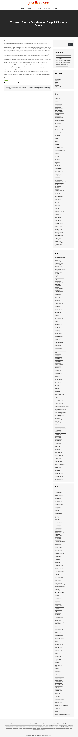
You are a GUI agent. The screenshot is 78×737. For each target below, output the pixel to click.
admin (6, 82)
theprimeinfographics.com (59, 415)
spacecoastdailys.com (59, 681)
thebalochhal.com (58, 499)
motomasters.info (58, 386)
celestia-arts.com (58, 107)
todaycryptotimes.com (59, 674)
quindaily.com (57, 693)
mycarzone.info (57, 388)
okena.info (56, 563)
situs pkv (26, 723)
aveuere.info (57, 315)
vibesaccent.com (58, 502)
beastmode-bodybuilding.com (60, 269)
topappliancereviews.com (59, 235)
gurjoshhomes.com (58, 543)
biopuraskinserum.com (59, 196)
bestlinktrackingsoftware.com (60, 433)
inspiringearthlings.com (59, 644)
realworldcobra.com (58, 369)
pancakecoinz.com (58, 285)
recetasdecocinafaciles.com (60, 586)
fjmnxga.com (57, 189)
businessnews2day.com (59, 398)
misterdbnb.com (58, 424)
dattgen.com (57, 611)
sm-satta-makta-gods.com (59, 677)
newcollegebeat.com (58, 520)
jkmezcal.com (57, 425)
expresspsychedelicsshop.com (60, 621)
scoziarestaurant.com (59, 686)
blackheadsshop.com (58, 407)
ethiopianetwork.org (58, 333)
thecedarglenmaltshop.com (60, 257)
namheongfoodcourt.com (59, 211)
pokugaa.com (57, 470)
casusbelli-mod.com (58, 547)
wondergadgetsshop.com (59, 557)
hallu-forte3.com (58, 214)
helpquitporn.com (58, 636)
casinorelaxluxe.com (58, 442)
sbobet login (61, 726)
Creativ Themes (49, 735)
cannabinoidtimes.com (59, 316)
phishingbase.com (58, 465)
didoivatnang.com (58, 613)
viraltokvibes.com (58, 132)
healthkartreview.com (59, 635)
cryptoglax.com (57, 534)
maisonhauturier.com (58, 650)
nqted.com (57, 657)
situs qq (59, 723)
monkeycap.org (57, 136)
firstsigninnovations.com (59, 113)
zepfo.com (57, 668)
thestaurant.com (58, 431)
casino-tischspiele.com (59, 151)
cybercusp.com (57, 708)
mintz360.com (57, 300)
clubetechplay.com (58, 443)
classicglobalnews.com (59, 706)
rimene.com (57, 202)
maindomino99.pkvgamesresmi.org (39, 729)
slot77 (71, 728)
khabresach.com (58, 239)
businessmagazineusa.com (59, 394)
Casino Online (47, 8)
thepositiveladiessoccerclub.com (61, 584)
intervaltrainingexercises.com (60, 427)
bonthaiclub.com (58, 545)
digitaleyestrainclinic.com (59, 227)
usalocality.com (57, 496)
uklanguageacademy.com (59, 261)
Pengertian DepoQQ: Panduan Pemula (63, 62)
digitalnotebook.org (58, 306)
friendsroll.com (57, 554)
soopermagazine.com (58, 680)
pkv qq (7, 723)
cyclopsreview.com (58, 610)
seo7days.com (57, 178)
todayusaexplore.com (59, 495)
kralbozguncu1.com (58, 647)
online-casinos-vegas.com (59, 230)
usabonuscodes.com (58, 675)
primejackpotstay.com (59, 468)
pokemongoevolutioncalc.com (60, 464)
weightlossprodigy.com (59, 303)
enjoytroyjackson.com (59, 617)
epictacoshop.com (58, 195)
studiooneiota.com (58, 366)
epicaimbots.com (58, 619)
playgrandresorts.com (59, 473)
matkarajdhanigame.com (59, 278)
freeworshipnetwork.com (59, 592)
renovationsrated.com (59, 684)
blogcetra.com (57, 349)
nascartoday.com (58, 656)
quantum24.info (57, 391)
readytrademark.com (58, 683)
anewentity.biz (57, 175)
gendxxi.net (57, 385)
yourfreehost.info (58, 540)
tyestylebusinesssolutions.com (60, 428)
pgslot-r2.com (57, 663)
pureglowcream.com (58, 180)
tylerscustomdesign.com (59, 120)
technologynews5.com (59, 669)
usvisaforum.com (58, 525)
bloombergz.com (58, 145)
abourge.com (57, 595)
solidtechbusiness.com (59, 403)
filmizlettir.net (57, 101)
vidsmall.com (57, 397)
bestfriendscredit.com (59, 568)
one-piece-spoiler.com (59, 364)
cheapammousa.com (58, 583)
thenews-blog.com (58, 672)
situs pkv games (39, 723)
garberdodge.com (58, 114)
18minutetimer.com (58, 324)
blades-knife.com (58, 363)
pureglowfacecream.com (59, 171)
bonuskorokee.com (58, 439)
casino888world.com (58, 422)
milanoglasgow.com (58, 212)
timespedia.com (57, 162)
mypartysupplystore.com (59, 511)
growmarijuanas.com (58, 328)
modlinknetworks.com (59, 455)
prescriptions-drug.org (59, 129)
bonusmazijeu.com (58, 436)
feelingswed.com (58, 624)
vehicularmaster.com (58, 501)
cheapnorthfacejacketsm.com (60, 541)
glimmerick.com (58, 517)
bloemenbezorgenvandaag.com (60, 181)
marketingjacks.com (58, 233)
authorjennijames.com (59, 577)
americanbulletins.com (59, 599)
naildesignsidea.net (58, 587)
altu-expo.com (57, 575)
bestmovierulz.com (58, 526)
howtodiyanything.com (59, 642)
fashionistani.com (58, 623)
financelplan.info (58, 270)
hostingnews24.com (58, 639)
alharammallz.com (58, 598)
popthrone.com (57, 279)
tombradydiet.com (58, 544)
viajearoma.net (57, 578)
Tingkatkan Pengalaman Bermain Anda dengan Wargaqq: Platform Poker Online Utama (39, 88)
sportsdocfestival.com (59, 476)
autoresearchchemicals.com (60, 242)
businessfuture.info (58, 272)
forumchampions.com (59, 108)
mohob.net (57, 301)
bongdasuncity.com (58, 309)
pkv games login (58, 79)
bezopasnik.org (57, 187)
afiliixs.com (57, 596)
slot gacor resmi (44, 728)
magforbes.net (57, 135)
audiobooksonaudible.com (59, 699)
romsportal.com (57, 474)
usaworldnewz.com (58, 493)
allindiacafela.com (58, 220)
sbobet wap (55, 723)
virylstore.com (57, 124)
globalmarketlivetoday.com (60, 629)
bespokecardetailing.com (59, 566)
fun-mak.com (57, 421)
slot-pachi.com (57, 310)
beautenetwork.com (58, 700)
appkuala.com (57, 177)
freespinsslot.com (58, 312)
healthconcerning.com (59, 319)
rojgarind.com (57, 321)
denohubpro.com (58, 361)
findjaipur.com (57, 514)
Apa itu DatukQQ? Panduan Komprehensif (63, 54)
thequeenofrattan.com (59, 360)
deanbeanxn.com (58, 276)
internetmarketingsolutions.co (60, 351)
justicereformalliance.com (59, 532)
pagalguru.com (57, 660)
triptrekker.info (57, 383)
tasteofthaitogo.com (58, 184)
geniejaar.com (57, 296)
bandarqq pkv (15, 723)
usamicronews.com (58, 461)
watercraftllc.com (58, 593)
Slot (34, 8)
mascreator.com (58, 651)
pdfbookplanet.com (58, 357)
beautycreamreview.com (59, 607)
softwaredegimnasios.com (59, 678)
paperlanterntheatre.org (59, 590)
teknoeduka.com (58, 671)
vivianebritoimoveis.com (59, 133)
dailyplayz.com (57, 446)
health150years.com (58, 127)
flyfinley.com (57, 287)
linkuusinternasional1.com (59, 553)
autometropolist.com (58, 605)
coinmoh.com (57, 608)
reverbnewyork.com (58, 522)
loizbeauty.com (57, 159)
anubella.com (57, 697)
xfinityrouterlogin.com (59, 232)
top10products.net (58, 266)
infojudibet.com (57, 273)
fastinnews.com (57, 449)
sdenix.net (56, 138)
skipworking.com (58, 157)
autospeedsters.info (58, 371)
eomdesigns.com (58, 382)
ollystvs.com (57, 352)
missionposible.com (58, 229)
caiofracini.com (57, 343)
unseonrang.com (58, 346)
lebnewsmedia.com (58, 550)
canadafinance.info (58, 199)
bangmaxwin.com (58, 192)
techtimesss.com (58, 123)
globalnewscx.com (58, 354)
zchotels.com (57, 666)
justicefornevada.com (59, 336)
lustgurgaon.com (58, 294)
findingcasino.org (58, 367)
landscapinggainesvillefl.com (60, 648)
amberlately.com (58, 507)
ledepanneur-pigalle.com (59, 203)
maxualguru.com (58, 307)
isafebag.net (57, 144)
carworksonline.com (58, 121)
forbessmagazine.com (59, 627)
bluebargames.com (58, 110)
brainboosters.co (58, 505)
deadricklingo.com (58, 376)
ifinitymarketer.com (58, 452)
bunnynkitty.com (58, 186)
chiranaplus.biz (57, 208)
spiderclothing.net (58, 556)
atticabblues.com (58, 604)
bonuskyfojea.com (58, 437)
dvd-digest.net (57, 205)
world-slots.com (58, 281)
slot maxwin (66, 723)
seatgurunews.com (58, 559)
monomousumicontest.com (60, 374)
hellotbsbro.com (58, 339)
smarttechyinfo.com (58, 304)
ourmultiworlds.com (58, 102)
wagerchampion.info (58, 373)
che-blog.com (57, 284)
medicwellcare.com (58, 395)
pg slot (62, 723)
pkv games (6, 80)
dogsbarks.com (57, 614)
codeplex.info (57, 562)
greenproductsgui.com (59, 318)
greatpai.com (57, 589)
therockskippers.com (58, 217)
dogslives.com (57, 355)
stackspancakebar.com (59, 209)
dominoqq (56, 82)
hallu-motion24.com (58, 215)
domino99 (10, 723)
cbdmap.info (57, 275)
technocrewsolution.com (59, 130)
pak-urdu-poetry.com (58, 348)
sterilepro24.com (58, 401)
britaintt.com (57, 709)
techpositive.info (58, 345)
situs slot (37, 725)
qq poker (20, 728)
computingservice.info (59, 342)
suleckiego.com (57, 245)
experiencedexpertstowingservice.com (62, 406)
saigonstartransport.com (59, 190)
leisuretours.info (58, 337)
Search (56, 41)
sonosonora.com (58, 551)
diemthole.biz (57, 165)
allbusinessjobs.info (58, 264)
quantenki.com (57, 392)
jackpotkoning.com (58, 453)
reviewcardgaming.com (59, 404)
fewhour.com (57, 322)
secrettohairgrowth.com (59, 183)
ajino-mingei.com (58, 538)
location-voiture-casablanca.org (60, 409)
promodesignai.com (58, 690)
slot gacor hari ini (49, 723)
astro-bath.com (57, 572)
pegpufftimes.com (58, 105)
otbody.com (57, 153)
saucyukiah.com (57, 98)
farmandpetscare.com (59, 340)
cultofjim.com (57, 516)
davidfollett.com (58, 519)
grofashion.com (57, 462)
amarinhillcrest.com (58, 139)
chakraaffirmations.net (59, 291)
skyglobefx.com (58, 377)
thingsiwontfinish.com (59, 479)
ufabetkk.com (57, 166)
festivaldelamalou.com (59, 111)
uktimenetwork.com (58, 492)
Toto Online (54, 8)
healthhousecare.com (58, 633)
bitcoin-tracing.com (58, 702)
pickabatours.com (58, 267)
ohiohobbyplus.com (58, 535)
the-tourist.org (57, 141)
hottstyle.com (57, 641)
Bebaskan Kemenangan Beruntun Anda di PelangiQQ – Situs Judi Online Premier (16, 88)
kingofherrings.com (58, 172)
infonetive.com (57, 193)
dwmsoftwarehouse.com (59, 616)
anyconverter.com (58, 160)
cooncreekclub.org (58, 104)
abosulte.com (57, 694)
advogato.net (57, 142)
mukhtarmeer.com (58, 654)
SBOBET (40, 8)
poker (56, 83)
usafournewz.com (58, 498)
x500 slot (44, 723)
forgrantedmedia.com (59, 117)
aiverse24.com (57, 696)
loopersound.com (58, 529)
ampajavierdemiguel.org (59, 504)
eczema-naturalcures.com (59, 571)
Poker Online (28, 8)
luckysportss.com (58, 458)
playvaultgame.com (58, 471)
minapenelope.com (58, 531)
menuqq (71, 726)
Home (22, 8)
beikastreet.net (57, 99)
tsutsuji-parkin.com (58, 580)
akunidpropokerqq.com (59, 565)
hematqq (10, 728)
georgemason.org (58, 258)
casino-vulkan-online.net (59, 223)
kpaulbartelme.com (58, 410)
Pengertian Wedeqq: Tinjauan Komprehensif (64, 60)
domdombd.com (58, 444)
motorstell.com (57, 126)
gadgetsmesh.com (58, 334)
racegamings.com (58, 467)
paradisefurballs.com (58, 313)
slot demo (42, 726)
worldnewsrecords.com (59, 400)
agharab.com (57, 581)
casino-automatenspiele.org (60, 150)
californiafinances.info (59, 197)
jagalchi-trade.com (58, 528)
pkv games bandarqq (17, 726)
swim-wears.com (58, 116)
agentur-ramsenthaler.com (59, 380)
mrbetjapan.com (58, 174)
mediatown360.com (58, 226)
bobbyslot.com (57, 297)
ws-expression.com (58, 665)
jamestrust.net (57, 154)
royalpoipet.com (58, 430)
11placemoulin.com (58, 298)
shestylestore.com (58, 477)
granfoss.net (57, 218)
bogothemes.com (58, 537)
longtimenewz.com (58, 456)
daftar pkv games (58, 86)
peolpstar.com (57, 119)
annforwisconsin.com (58, 513)
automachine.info (58, 370)
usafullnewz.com (58, 490)
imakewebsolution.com (59, 282)
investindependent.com (59, 645)
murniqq (7, 728)
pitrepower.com (57, 224)
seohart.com (57, 687)
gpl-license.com (57, 630)
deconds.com (57, 711)
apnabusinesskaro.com (59, 244)
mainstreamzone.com (58, 327)
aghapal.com (57, 574)
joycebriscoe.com (58, 508)
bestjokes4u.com (58, 293)
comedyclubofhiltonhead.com (60, 412)
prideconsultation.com (59, 288)
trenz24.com (57, 156)
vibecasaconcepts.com (59, 389)
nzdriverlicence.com (58, 659)
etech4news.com (58, 620)
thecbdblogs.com (58, 241)
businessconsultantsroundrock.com (61, 705)
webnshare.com (57, 330)
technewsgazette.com (59, 169)
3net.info (56, 560)
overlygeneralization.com (59, 331)
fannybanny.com (58, 450)
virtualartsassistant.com (59, 413)
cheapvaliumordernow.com (60, 416)
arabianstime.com (58, 602)
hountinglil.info (57, 290)
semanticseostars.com (59, 325)
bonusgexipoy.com (58, 440)
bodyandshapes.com (58, 703)
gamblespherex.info (58, 379)
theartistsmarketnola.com (59, 206)
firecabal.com (57, 626)
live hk (56, 77)
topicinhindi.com (58, 260)
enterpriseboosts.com (59, 147)
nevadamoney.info (58, 200)
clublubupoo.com (58, 434)
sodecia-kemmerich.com (59, 419)
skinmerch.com (57, 523)
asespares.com (57, 601)
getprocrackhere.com (59, 447)
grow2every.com (58, 632)
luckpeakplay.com (58, 459)
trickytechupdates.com (59, 236)
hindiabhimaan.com (58, 238)
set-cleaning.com (58, 689)
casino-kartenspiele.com (59, 148)
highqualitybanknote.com (59, 638)
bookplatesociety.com (59, 548)
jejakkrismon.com (58, 163)
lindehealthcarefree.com (59, 263)
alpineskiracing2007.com (59, 221)
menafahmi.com (57, 653)
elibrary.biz (57, 569)
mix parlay (47, 726)
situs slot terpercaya (18, 725)
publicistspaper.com (58, 692)
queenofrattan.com (58, 358)
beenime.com (57, 418)
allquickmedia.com (58, 168)
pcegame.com (57, 662)
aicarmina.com (57, 510)
